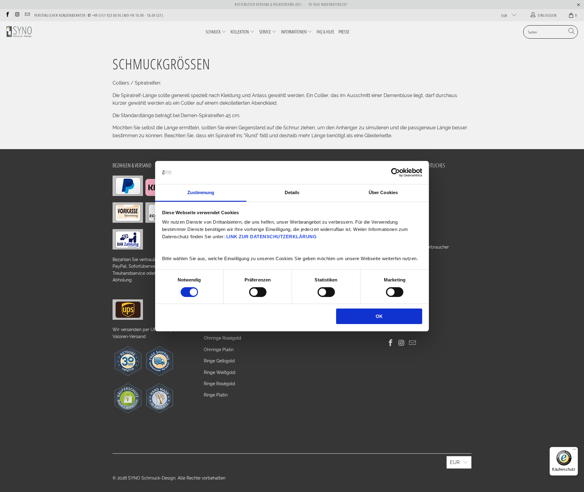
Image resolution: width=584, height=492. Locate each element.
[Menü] (574, 450)
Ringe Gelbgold (219, 360)
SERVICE (265, 32)
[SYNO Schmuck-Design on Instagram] (17, 15)
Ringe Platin (216, 395)
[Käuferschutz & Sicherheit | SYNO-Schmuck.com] (128, 412)
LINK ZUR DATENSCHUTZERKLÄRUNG (271, 236)
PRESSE (344, 32)
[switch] (257, 292)
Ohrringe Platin (219, 349)
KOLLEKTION (240, 32)
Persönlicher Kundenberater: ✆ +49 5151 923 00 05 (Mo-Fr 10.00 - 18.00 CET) (98, 15)
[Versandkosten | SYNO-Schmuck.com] (159, 374)
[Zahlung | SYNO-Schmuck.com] (128, 194)
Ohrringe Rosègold (222, 338)
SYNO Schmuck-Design (152, 478)
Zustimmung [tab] (200, 192)
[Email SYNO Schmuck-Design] (27, 15)
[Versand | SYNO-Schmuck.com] (128, 318)
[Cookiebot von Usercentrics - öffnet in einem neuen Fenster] (395, 172)
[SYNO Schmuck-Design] (19, 32)
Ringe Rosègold (219, 383)
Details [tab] (292, 192)
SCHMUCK (213, 32)
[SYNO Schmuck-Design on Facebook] (7, 15)
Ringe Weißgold (219, 372)
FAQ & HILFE (325, 32)
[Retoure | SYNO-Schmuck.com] (128, 374)
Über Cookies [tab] (383, 192)
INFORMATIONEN (294, 32)
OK (379, 316)
